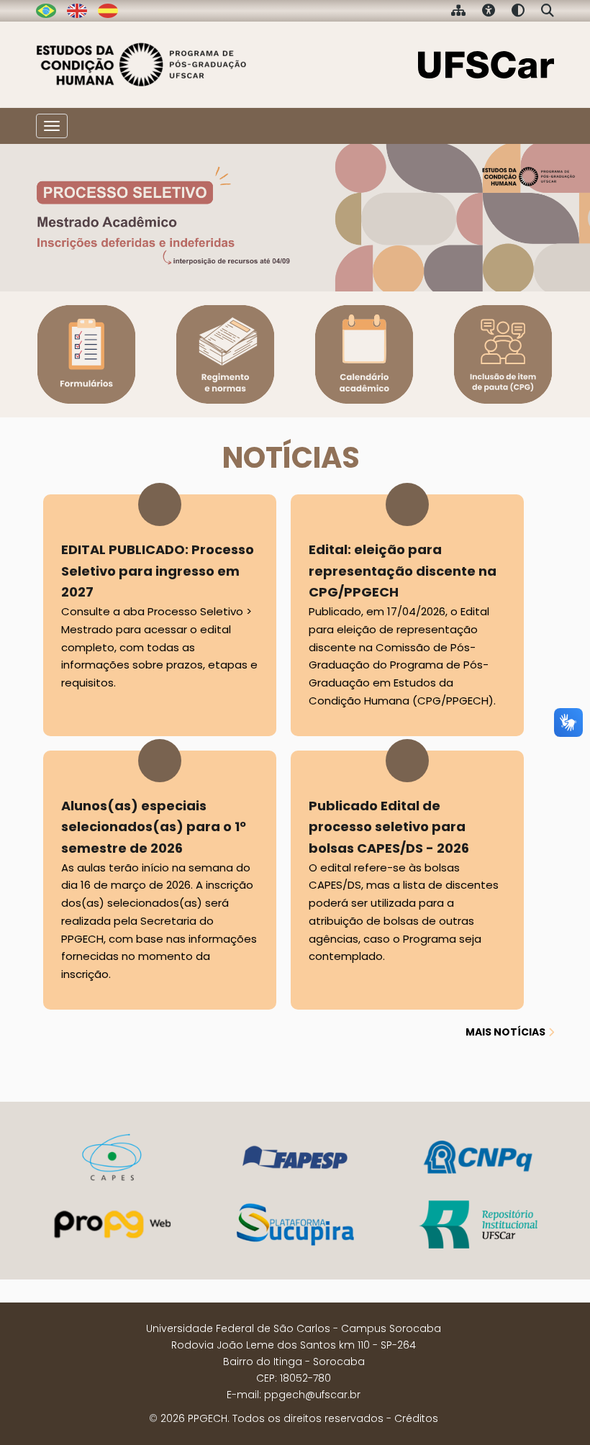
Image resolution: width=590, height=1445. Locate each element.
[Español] (108, 10)
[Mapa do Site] (458, 12)
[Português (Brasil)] (142, 64)
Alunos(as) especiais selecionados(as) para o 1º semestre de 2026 (159, 889)
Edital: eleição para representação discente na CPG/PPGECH (402, 624)
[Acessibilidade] (488, 12)
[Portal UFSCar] (486, 63)
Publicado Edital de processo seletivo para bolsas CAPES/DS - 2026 (404, 880)
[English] (77, 10)
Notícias (291, 458)
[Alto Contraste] (518, 12)
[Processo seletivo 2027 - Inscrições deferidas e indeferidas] (295, 217)
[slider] (295, 217)
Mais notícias (505, 1032)
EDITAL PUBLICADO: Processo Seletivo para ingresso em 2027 (159, 615)
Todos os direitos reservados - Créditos (335, 1418)
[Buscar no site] (547, 12)
